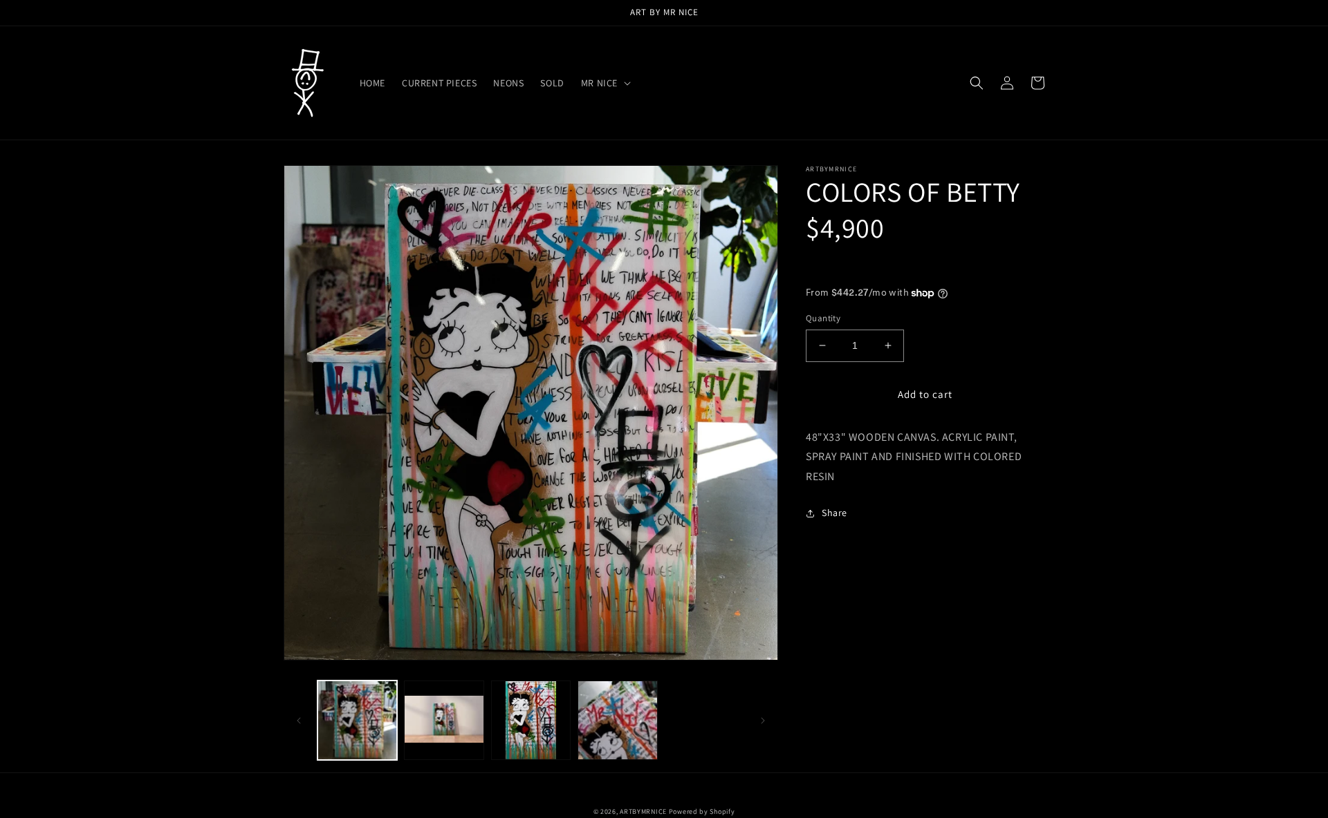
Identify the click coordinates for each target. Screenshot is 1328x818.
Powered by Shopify (702, 811)
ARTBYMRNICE (643, 811)
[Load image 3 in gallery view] (531, 720)
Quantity (823, 318)
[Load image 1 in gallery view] (357, 720)
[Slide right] (763, 720)
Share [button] (834, 512)
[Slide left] (299, 720)
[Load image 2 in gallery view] (443, 720)
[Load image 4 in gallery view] (617, 720)
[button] (604, 82)
